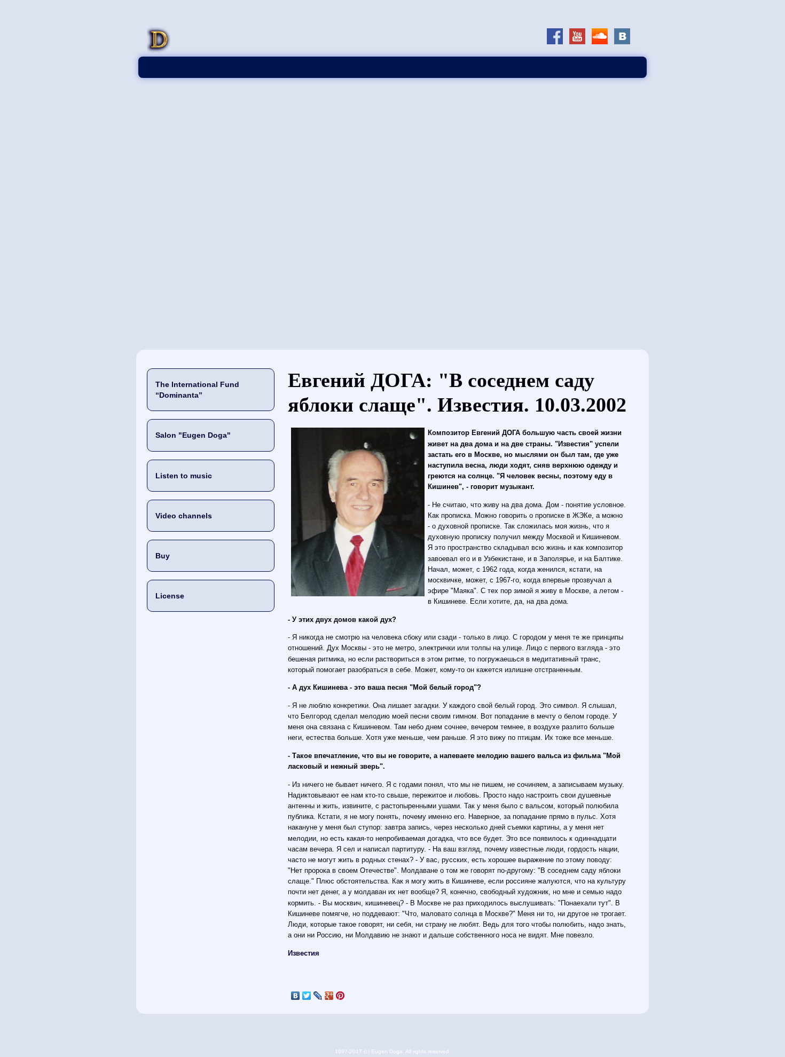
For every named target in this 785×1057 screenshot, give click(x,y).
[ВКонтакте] (295, 996)
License (169, 595)
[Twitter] (306, 996)
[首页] (158, 51)
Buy (162, 555)
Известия (303, 953)
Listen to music (183, 475)
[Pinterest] (340, 996)
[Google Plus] (329, 996)
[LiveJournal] (318, 996)
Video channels (183, 515)
